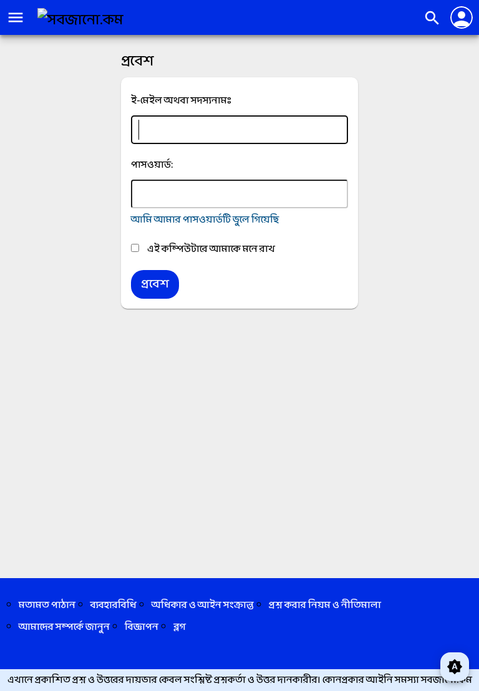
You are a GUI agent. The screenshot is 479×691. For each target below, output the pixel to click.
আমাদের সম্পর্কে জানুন (64, 627)
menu (15, 17)
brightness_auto (455, 667)
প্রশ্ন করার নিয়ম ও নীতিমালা (325, 605)
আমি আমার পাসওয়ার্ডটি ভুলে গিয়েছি (205, 219)
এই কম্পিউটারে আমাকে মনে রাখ (210, 249)
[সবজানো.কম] (80, 20)
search (432, 18)
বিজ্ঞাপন (141, 627)
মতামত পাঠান (47, 605)
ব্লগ (179, 627)
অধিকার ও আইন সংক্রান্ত (203, 605)
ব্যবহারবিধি (113, 605)
